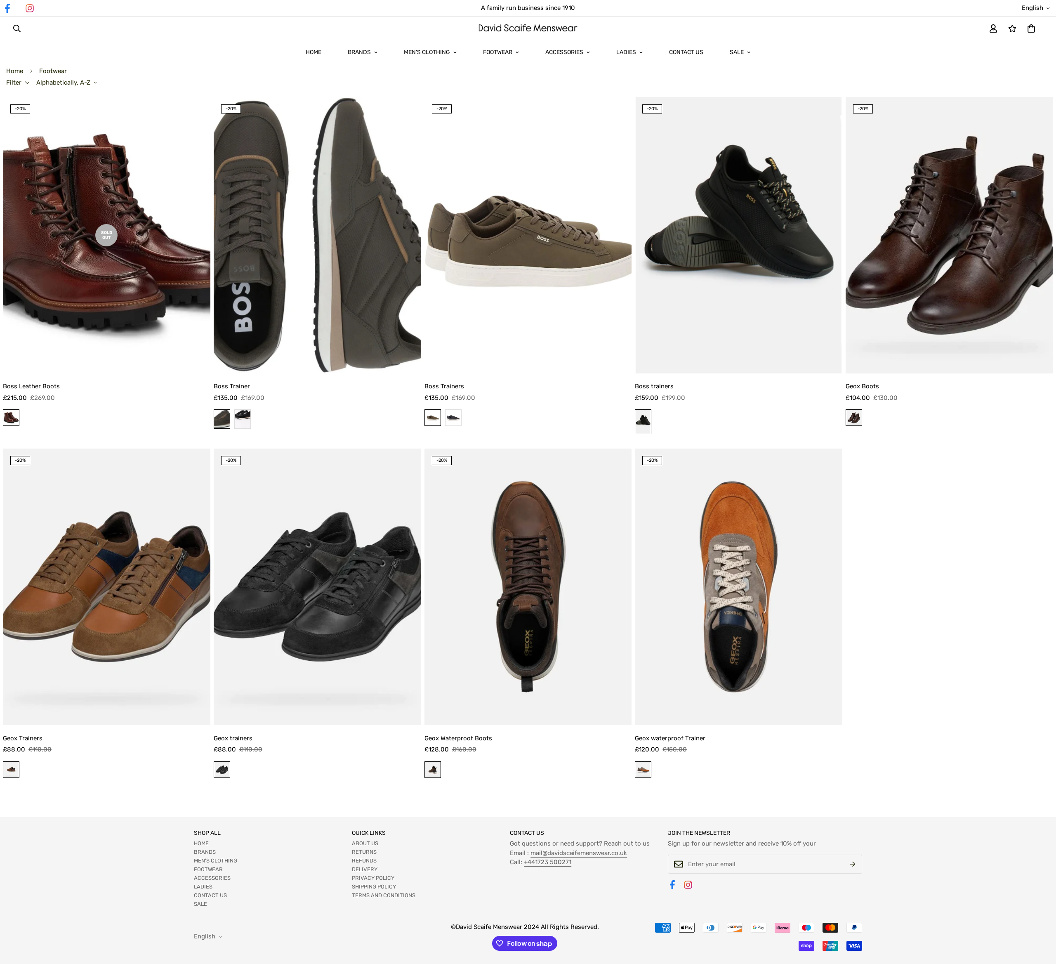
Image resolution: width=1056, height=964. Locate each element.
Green (222, 418)
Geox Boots (862, 386)
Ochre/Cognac (643, 769)
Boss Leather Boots (31, 386)
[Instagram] (30, 8)
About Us (365, 843)
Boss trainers (654, 386)
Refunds (364, 861)
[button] (1031, 28)
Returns (364, 852)
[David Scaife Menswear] (528, 29)
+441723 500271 (547, 862)
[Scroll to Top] (1039, 919)
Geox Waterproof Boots (458, 738)
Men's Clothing (427, 52)
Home (313, 52)
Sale (737, 52)
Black (242, 418)
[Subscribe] (853, 864)
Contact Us (686, 52)
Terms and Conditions (383, 895)
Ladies (626, 52)
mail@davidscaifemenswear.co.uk (578, 853)
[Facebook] (672, 884)
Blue (453, 417)
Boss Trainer (232, 386)
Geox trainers (233, 738)
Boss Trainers (444, 386)
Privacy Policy (373, 878)
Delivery (364, 869)
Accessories (564, 52)
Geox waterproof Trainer (670, 738)
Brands (359, 52)
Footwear (497, 52)
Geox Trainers (22, 738)
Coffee (432, 769)
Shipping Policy (374, 887)
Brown (11, 417)
